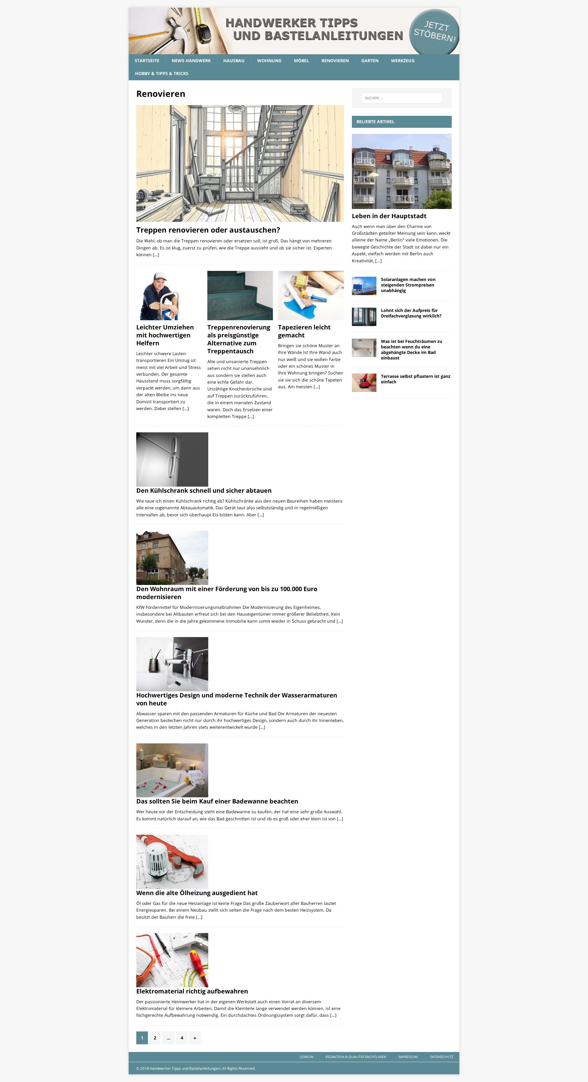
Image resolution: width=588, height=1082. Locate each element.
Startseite (147, 60)
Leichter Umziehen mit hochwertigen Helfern (165, 335)
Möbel (301, 60)
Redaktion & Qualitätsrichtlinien (356, 1056)
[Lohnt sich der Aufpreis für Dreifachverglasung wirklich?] (364, 317)
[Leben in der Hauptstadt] (402, 171)
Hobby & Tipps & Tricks (161, 73)
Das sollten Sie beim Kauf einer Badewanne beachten (217, 801)
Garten (370, 60)
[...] (378, 261)
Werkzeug (403, 60)
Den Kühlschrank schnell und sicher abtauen (204, 490)
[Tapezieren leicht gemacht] (311, 295)
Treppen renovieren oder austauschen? (208, 230)
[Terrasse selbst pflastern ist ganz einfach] (364, 383)
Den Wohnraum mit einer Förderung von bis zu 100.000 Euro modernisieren (226, 593)
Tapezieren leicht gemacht (304, 331)
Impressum (408, 1056)
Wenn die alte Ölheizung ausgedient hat (197, 893)
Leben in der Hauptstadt (389, 216)
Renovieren (335, 60)
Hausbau (234, 60)
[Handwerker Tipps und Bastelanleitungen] (294, 51)
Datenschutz (441, 1056)
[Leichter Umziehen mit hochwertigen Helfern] (169, 295)
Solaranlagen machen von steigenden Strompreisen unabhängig (408, 284)
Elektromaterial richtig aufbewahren (192, 991)
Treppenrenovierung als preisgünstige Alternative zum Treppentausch (238, 339)
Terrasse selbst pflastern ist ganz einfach (415, 379)
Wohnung (269, 60)
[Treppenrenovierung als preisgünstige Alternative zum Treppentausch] (240, 295)
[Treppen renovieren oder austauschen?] (240, 163)
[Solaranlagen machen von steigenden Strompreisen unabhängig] (364, 286)
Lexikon (306, 1056)
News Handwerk (191, 60)
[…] (156, 254)
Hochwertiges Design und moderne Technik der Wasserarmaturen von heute (236, 699)
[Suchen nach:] (402, 98)
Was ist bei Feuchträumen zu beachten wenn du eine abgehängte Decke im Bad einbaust (411, 349)
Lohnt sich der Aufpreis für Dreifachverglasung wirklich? (411, 313)
